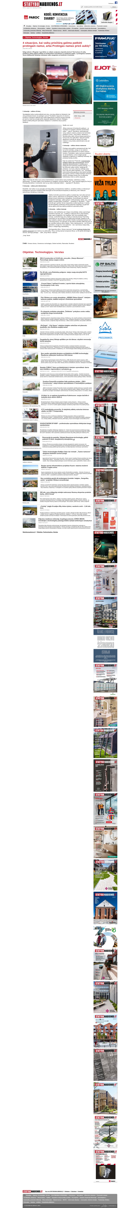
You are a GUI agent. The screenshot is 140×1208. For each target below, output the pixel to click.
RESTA (65, 30)
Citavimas (74, 1191)
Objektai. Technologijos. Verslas (41, 26)
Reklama (111, 3)
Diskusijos (26, 33)
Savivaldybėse (102, 28)
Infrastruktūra (41, 28)
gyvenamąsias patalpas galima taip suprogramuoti (76, 161)
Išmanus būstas (32, 243)
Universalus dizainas (73, 30)
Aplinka (48, 28)
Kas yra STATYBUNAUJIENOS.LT (54, 1191)
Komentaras (72, 26)
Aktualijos (28, 26)
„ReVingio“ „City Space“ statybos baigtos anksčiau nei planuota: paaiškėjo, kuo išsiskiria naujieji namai (63, 326)
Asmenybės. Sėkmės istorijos (89, 30)
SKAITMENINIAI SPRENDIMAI (59, 26)
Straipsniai (77, 118)
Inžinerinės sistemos (90, 26)
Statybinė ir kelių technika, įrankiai (61, 28)
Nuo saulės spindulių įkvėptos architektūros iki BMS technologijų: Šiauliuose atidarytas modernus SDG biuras (65, 354)
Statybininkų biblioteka (48, 33)
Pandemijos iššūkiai (103, 30)
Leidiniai (38, 33)
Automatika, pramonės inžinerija (32, 30)
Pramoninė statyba (102, 26)
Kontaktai (80, 1191)
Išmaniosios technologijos (44, 243)
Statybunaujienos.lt (29, 532)
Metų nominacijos (47, 30)
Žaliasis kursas (57, 30)
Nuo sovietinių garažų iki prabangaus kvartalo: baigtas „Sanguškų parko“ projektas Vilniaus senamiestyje (64, 479)
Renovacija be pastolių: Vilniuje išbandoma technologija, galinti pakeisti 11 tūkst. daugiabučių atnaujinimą (65, 438)
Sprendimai (80, 26)
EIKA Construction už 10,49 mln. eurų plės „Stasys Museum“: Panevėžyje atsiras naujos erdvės (62, 259)
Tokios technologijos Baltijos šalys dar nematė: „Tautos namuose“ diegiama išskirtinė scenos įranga (67, 452)
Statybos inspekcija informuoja (88, 28)
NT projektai (75, 28)
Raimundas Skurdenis (68, 243)
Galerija (33, 33)
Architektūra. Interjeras (30, 28)
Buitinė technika (56, 243)
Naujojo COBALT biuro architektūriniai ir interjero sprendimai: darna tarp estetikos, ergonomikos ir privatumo (64, 368)
